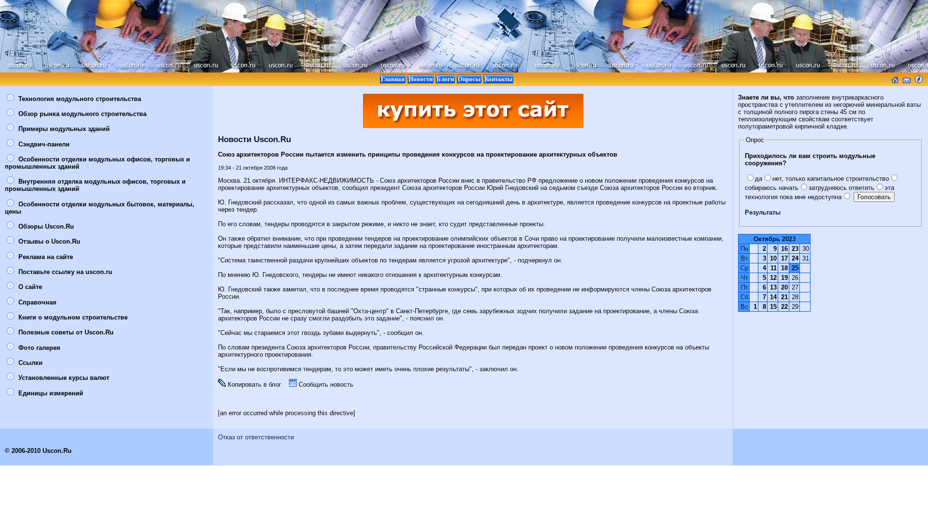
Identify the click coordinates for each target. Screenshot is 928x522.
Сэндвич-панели (43, 144)
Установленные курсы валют (62, 377)
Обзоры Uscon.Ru (45, 226)
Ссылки (29, 362)
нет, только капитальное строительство (830, 178)
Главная (393, 79)
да (758, 178)
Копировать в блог (253, 384)
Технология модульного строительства (78, 98)
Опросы (469, 79)
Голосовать (874, 197)
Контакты (498, 79)
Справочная (36, 302)
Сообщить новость (325, 384)
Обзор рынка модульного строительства (81, 113)
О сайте (29, 286)
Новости (420, 79)
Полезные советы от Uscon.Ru (65, 332)
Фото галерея (38, 347)
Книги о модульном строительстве (72, 317)
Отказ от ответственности (256, 437)
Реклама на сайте (44, 257)
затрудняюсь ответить (841, 187)
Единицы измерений (49, 393)
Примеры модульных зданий (63, 128)
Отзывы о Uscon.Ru (48, 241)
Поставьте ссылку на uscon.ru (64, 272)
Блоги (445, 79)
